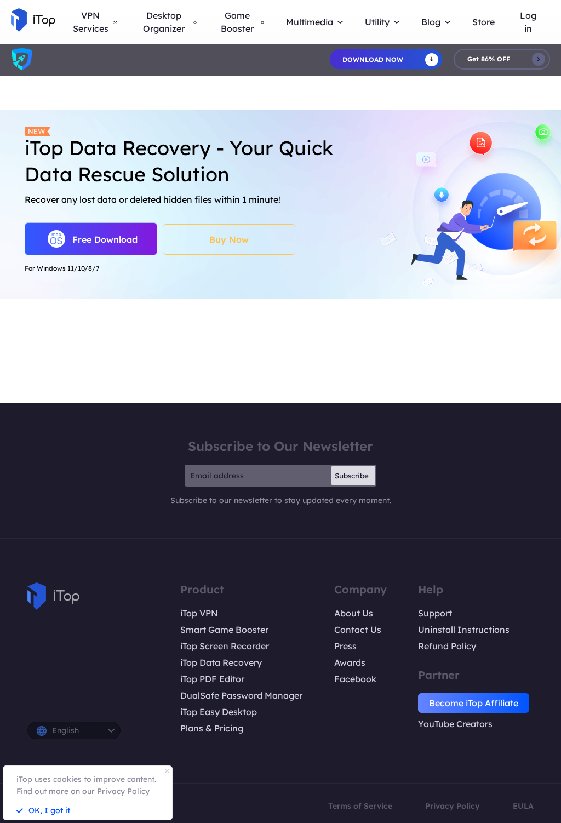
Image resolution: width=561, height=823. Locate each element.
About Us (353, 613)
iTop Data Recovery (221, 662)
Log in (528, 22)
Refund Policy (447, 646)
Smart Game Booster (224, 629)
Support (435, 613)
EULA (523, 806)
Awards (349, 662)
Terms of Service (360, 806)
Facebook (355, 678)
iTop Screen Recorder (224, 646)
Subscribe (352, 475)
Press (345, 646)
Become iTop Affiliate (473, 703)
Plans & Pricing (211, 728)
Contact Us (357, 629)
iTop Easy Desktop (218, 711)
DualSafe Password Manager (241, 695)
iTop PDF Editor (212, 678)
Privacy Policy (452, 806)
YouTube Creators (455, 723)
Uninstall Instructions (464, 629)
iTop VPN (199, 613)
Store (483, 21)
